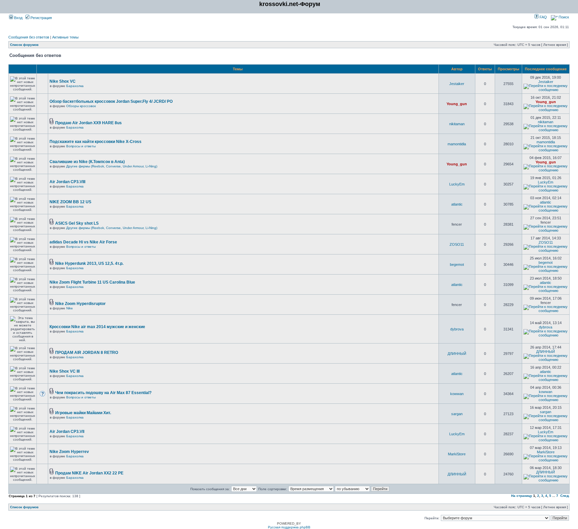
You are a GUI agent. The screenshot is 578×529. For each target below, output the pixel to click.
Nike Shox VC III (65, 371)
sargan (457, 414)
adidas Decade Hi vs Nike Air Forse (83, 242)
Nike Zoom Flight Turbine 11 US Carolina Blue (92, 282)
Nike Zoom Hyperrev (69, 451)
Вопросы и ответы (81, 146)
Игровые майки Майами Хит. (83, 412)
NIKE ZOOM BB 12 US (70, 202)
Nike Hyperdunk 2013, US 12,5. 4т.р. (89, 263)
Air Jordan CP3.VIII (67, 181)
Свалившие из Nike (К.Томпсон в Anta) (87, 161)
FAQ (543, 17)
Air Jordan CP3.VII (67, 431)
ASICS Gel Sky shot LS (77, 223)
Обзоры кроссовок (81, 106)
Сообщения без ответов (28, 37)
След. (565, 496)
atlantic (457, 204)
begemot (457, 264)
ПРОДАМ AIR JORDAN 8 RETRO (86, 352)
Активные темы (65, 37)
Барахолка (75, 86)
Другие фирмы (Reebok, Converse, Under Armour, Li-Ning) (111, 166)
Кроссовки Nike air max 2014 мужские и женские (97, 326)
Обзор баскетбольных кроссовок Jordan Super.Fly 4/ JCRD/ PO (111, 101)
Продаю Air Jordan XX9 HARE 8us (88, 123)
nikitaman (457, 124)
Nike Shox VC (63, 81)
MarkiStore (457, 454)
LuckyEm (457, 184)
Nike (69, 308)
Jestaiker (456, 84)
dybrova (457, 329)
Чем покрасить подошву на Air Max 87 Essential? (103, 392)
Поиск (563, 17)
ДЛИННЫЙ (457, 354)
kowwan (457, 394)
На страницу (521, 496)
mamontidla (457, 144)
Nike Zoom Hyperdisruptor (80, 303)
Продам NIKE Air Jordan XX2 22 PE (89, 473)
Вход (17, 18)
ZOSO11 (457, 244)
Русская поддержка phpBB (289, 527)
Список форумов (24, 45)
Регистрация (40, 18)
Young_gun (457, 104)
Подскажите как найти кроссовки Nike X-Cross (95, 141)
